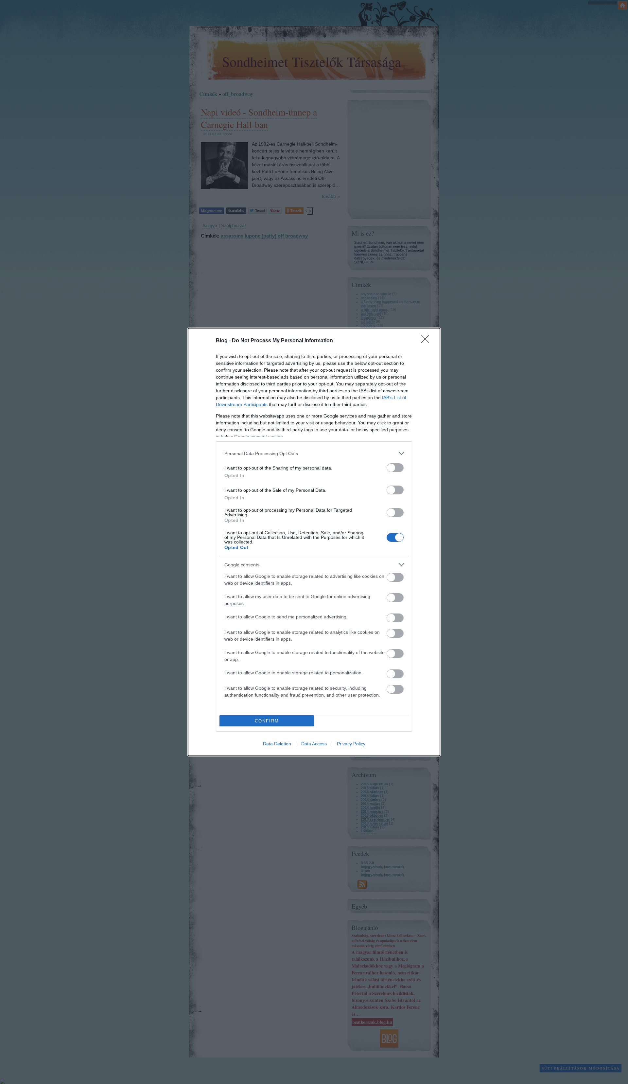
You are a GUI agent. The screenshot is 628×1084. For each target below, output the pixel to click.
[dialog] (314, 542)
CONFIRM (267, 721)
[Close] (427, 341)
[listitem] (314, 453)
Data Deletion (277, 743)
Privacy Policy (351, 743)
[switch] (395, 467)
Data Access (314, 743)
